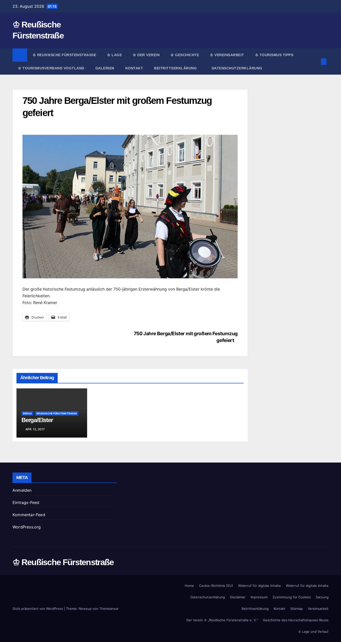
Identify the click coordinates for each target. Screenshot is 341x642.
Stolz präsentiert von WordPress (38, 609)
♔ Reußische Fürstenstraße (64, 55)
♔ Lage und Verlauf (313, 632)
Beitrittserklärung (176, 68)
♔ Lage (114, 55)
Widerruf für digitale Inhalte (259, 586)
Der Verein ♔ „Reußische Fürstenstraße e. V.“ (222, 620)
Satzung (322, 597)
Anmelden (22, 490)
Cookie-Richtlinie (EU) (216, 586)
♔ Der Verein (146, 55)
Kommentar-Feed (28, 514)
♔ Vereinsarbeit (227, 55)
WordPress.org (26, 526)
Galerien (104, 68)
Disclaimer (238, 597)
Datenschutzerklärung (237, 68)
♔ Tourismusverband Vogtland (51, 68)
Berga (27, 413)
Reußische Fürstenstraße (56, 413)
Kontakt (134, 68)
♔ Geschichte (184, 55)
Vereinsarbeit (318, 609)
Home (189, 586)
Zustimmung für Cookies (292, 597)
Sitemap (296, 609)
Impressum (259, 597)
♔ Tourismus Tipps (274, 55)
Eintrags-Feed (25, 502)
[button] (315, 61)
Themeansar (109, 609)
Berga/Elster (37, 420)
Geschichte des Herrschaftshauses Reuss (296, 620)
